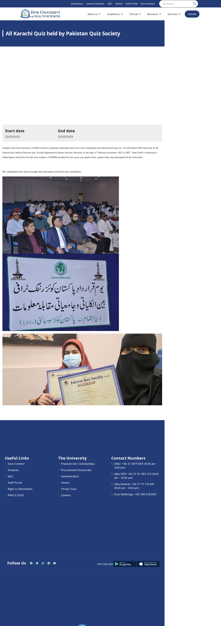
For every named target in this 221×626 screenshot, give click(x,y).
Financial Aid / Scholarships (78, 463)
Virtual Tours (69, 489)
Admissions (77, 3)
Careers (66, 495)
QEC (109, 3)
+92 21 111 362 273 (139, 474)
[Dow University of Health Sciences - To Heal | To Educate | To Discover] (40, 13)
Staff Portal (132, 3)
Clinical (133, 14)
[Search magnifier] (194, 3)
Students (13, 470)
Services (173, 14)
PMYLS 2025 (16, 495)
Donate (192, 14)
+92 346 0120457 (145, 494)
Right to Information (20, 489)
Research (152, 14)
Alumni (118, 3)
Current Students (95, 3)
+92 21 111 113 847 (142, 484)
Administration (70, 476)
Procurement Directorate (76, 470)
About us (93, 14)
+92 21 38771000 (132, 463)
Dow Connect (148, 3)
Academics (113, 14)
